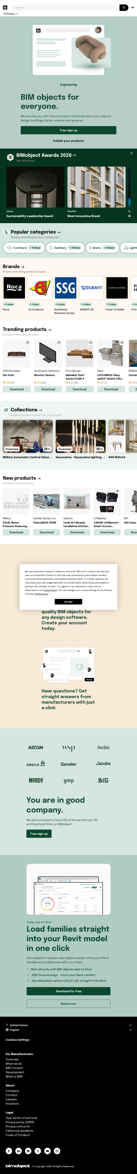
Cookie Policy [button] (50, 590)
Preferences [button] (41, 594)
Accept (68, 602)
